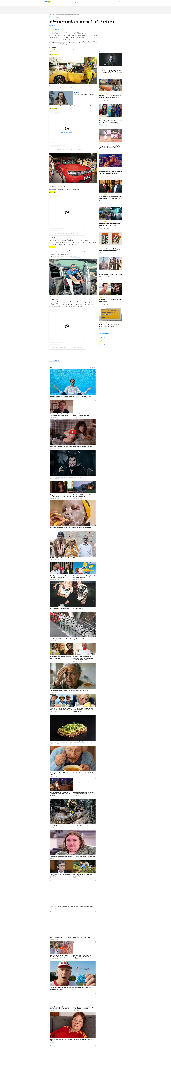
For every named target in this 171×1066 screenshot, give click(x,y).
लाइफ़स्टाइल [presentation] (101, 68)
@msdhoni (52, 254)
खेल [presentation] (99, 143)
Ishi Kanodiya (52, 25)
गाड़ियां (63, 40)
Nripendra (101, 73)
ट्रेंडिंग (55, 2)
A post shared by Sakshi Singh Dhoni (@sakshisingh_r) (61, 149)
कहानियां (61, 2)
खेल (53, 14)
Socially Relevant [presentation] (103, 93)
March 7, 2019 (76, 257)
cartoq (50, 296)
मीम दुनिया (75, 2)
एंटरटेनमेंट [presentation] (100, 169)
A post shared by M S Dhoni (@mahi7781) (60, 347)
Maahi (100, 99)
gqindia (50, 85)
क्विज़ (68, 2)
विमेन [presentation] (100, 118)
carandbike (50, 183)
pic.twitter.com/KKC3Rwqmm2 (64, 254)
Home (50, 14)
